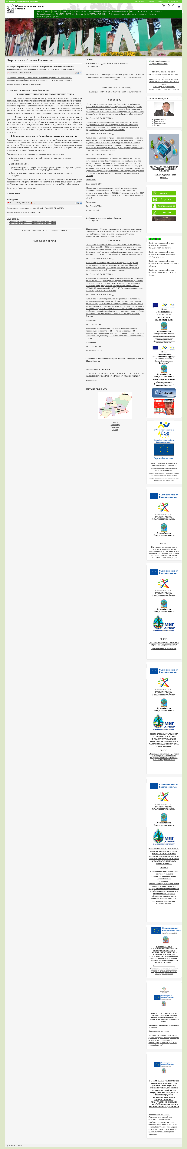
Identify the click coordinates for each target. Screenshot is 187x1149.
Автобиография (160, 119)
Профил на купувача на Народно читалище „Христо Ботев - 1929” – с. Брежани (163, 272)
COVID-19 (70, 14)
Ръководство (66, 11)
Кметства (106, 11)
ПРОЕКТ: (164, 639)
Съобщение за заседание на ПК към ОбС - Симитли (106, 64)
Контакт (157, 125)
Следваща (54, 230)
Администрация (80, 11)
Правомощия (159, 121)
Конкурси (152, 14)
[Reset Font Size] (168, 6)
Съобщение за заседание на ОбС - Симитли (103, 218)
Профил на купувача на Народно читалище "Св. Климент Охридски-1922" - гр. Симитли (161, 245)
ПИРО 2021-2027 (156, 11)
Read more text (91, 380)
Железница (115, 425)
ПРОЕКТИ (60, 14)
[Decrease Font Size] (173, 6)
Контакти (160, 1)
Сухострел (115, 427)
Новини (47, 11)
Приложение (91, 180)
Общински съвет (94, 11)
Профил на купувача (120, 11)
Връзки (151, 1)
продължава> (14, 193)
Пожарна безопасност (45, 14)
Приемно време (160, 123)
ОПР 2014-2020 (142, 11)
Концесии (79, 14)
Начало (39, 11)
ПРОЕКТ (164, 543)
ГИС (132, 11)
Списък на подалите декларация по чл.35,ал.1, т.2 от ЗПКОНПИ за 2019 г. (35, 208)
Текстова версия (172, 1)
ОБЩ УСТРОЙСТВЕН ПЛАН (96, 14)
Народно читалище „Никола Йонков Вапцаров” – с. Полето (164, 263)
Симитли (55, 11)
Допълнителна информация (163, 649)
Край (63, 230)
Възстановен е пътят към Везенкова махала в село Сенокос (32, 222)
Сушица (115, 430)
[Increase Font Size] (164, 6)
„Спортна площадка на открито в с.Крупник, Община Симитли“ (164, 644)
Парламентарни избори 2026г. (48, 17)
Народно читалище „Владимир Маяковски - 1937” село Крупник (162, 254)
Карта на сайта (140, 1)
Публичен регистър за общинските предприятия (128, 14)
